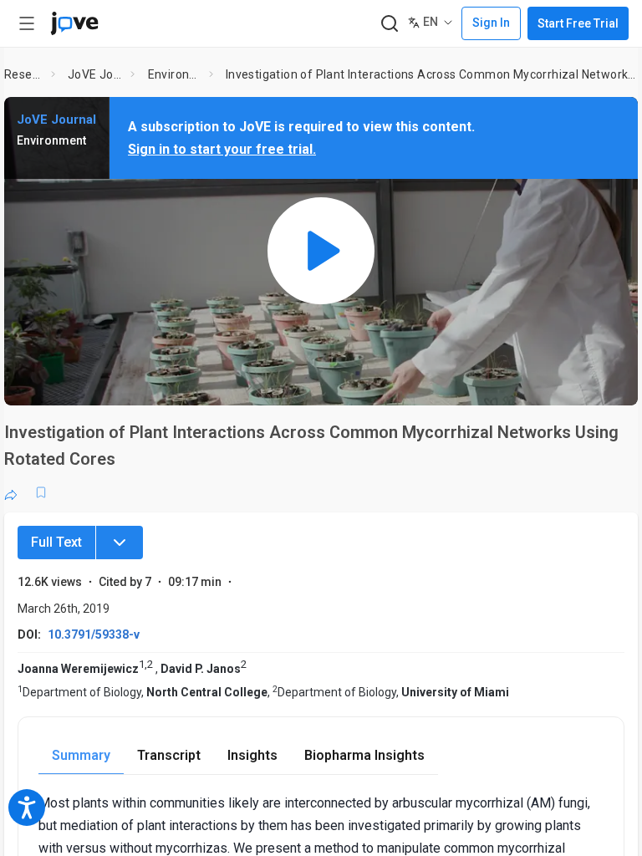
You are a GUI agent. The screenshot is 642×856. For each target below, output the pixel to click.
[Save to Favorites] (41, 492)
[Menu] (119, 542)
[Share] (11, 492)
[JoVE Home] (74, 23)
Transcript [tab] (169, 755)
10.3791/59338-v (94, 634)
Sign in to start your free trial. (222, 149)
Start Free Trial (578, 23)
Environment (175, 74)
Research (24, 74)
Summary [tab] (81, 755)
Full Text (56, 542)
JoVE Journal (96, 74)
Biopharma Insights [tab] (364, 755)
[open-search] (389, 24)
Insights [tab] (252, 755)
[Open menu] (26, 23)
